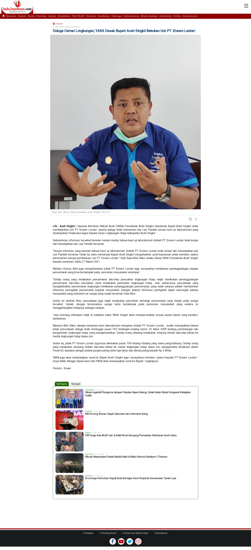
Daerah (22, 16)
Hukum (52, 16)
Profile (177, 16)
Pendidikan (64, 16)
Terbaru (62, 384)
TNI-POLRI (78, 16)
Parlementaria (131, 16)
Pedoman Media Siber (136, 533)
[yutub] (121, 541)
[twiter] (129, 541)
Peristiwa (41, 16)
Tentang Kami (108, 533)
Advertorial (165, 16)
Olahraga (116, 16)
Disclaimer (162, 533)
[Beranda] (3, 16)
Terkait (75, 384)
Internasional (190, 16)
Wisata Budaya (149, 16)
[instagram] (138, 541)
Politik (31, 16)
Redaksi (88, 533)
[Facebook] (112, 541)
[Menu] (246, 6)
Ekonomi (91, 16)
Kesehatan (103, 16)
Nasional (11, 16)
